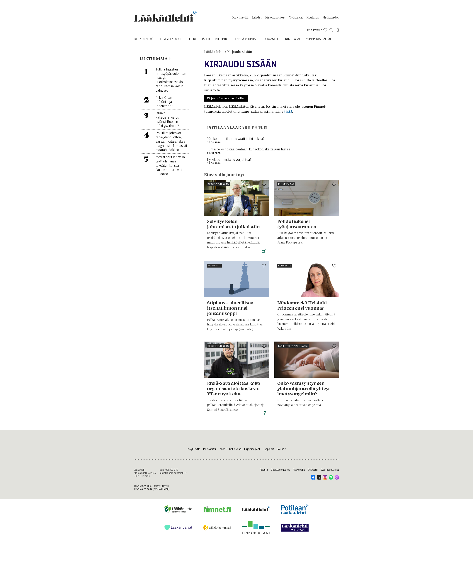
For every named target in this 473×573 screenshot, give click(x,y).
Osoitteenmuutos (280, 469)
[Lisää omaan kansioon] (264, 184)
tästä (288, 111)
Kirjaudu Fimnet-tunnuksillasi (226, 98)
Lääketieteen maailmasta (293, 346)
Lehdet (257, 17)
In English (313, 469)
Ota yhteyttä (240, 17)
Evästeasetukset (330, 469)
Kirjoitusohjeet (275, 17)
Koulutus (313, 17)
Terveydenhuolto (170, 39)
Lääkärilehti (214, 52)
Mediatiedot (331, 17)
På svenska (299, 469)
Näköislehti (235, 449)
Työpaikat (296, 17)
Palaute (264, 469)
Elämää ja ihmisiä (246, 39)
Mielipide (221, 39)
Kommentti (214, 265)
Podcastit (271, 39)
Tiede (192, 39)
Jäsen (206, 39)
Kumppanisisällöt (318, 39)
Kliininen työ (143, 39)
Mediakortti (209, 449)
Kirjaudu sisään (239, 52)
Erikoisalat (292, 39)
